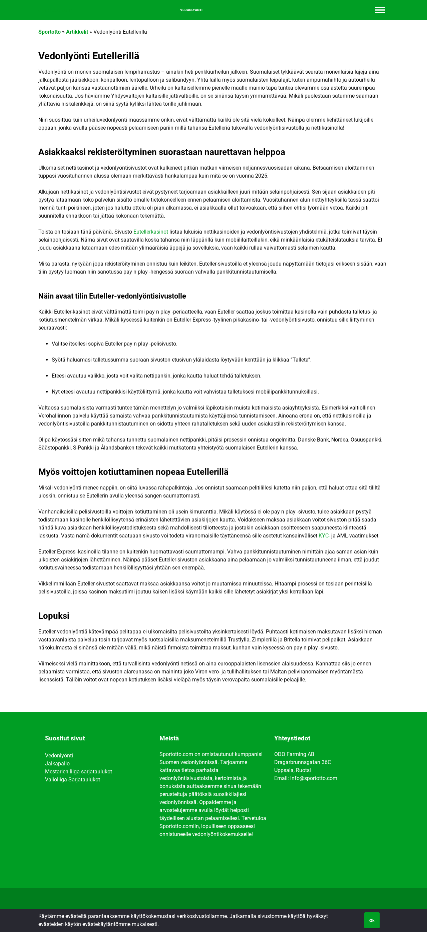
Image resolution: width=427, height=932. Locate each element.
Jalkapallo (57, 763)
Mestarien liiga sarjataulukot (78, 771)
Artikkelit (77, 32)
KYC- (324, 535)
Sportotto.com (55, 10)
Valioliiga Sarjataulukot (72, 779)
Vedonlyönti (191, 10)
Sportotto (49, 32)
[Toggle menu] (380, 10)
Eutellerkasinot (150, 232)
